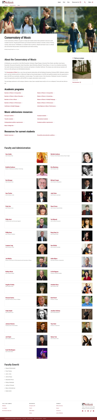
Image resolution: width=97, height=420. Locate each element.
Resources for (75, 2)
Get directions (75, 82)
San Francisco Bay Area (6, 410)
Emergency (44, 418)
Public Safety (31, 410)
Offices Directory (59, 405)
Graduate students (41, 115)
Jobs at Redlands (59, 413)
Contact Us (58, 410)
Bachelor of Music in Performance (13, 102)
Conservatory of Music (12, 72)
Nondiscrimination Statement (38, 418)
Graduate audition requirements (45, 122)
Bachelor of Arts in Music (11, 99)
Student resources (9, 135)
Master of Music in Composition (45, 93)
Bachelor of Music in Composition (13, 93)
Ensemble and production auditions (46, 135)
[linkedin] (88, 411)
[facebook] (82, 411)
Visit (64, 2)
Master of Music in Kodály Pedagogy (46, 99)
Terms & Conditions (30, 418)
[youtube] (93, 411)
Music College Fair (9, 125)
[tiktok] (90, 411)
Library (30, 413)
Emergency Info (32, 405)
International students (42, 119)
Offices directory (13, 5)
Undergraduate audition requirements (14, 122)
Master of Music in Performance (45, 102)
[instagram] (85, 411)
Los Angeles (4, 408)
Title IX (30, 408)
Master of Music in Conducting (44, 96)
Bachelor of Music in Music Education (14, 96)
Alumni (57, 408)
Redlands (6, 5)
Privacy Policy (24, 418)
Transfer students (9, 119)
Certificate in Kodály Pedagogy (12, 106)
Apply (59, 2)
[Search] (85, 2)
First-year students (9, 115)
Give (68, 2)
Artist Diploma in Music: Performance (46, 106)
